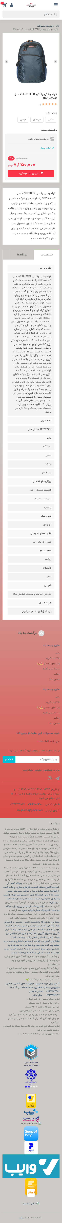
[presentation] (55, 61)
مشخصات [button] (47, 255)
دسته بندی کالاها (51, 668)
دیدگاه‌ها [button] (22, 255)
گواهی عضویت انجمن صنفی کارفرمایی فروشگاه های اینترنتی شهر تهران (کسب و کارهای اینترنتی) (31, 894)
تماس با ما (54, 679)
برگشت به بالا (28, 633)
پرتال (22, 1217)
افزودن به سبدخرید (29, 173)
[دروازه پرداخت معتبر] (31, 1101)
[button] (6, 5)
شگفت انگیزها (53, 658)
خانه (57, 653)
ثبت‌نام (9, 759)
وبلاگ (57, 674)
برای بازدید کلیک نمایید (48, 741)
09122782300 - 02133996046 (26, 804)
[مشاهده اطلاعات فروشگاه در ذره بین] (31, 1204)
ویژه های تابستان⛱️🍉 (48, 663)
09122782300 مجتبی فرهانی (44, 991)
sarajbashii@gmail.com (30, 810)
